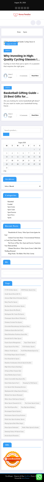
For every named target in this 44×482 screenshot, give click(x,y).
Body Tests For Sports (11, 302)
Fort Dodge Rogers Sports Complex (15, 354)
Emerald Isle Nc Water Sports (13, 338)
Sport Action (11, 207)
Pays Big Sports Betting (27, 407)
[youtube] (28, 8)
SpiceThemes (25, 478)
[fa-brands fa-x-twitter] (19, 8)
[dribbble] (22, 8)
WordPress (27, 476)
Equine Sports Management (12, 342)
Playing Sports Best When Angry (14, 423)
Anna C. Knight (10, 76)
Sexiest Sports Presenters (12, 435)
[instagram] (25, 8)
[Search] (33, 23)
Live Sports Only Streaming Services (15, 387)
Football (10, 204)
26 (17, 164)
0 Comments (23, 76)
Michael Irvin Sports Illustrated (13, 395)
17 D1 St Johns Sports (11, 290)
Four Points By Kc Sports (12, 358)
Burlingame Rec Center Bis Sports (14, 314)
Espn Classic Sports (29, 342)
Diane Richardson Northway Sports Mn (16, 334)
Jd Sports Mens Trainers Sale (13, 371)
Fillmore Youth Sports (11, 350)
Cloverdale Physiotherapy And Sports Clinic (17, 326)
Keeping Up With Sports (30, 383)
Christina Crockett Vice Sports (13, 322)
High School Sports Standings (13, 367)
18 (12, 160)
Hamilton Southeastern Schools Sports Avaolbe (18, 362)
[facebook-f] (16, 8)
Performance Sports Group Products (15, 415)
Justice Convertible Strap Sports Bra (15, 379)
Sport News (11, 215)
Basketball (11, 201)
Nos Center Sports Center (32, 403)
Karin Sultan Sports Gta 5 (12, 383)
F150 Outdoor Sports (28, 346)
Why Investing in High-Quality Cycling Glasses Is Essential (21, 57)
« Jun (4, 171)
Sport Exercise (12, 212)
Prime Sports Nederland (11, 427)
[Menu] (4, 22)
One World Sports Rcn (11, 407)
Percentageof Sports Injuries (13, 411)
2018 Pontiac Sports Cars (28, 290)
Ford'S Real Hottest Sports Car (29, 350)
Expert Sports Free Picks (12, 346)
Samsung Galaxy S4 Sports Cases (14, 431)
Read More (35, 75)
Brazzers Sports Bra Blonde (12, 310)
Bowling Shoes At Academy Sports (14, 306)
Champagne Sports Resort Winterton (15, 318)
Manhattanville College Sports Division (16, 391)
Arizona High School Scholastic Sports (16, 298)
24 (6, 164)
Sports (7, 50)
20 (23, 160)
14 (28, 157)
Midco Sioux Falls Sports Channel (14, 399)
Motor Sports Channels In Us (13, 403)
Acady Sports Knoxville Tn (12, 294)
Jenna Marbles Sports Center (13, 375)
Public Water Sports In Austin (30, 427)
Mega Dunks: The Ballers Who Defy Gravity (21, 253)
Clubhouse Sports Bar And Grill (14, 330)
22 (34, 160)
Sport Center (11, 209)
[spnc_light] (38, 22)
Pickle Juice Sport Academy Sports (14, 419)
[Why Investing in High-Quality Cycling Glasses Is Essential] (22, 43)
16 (39, 157)
